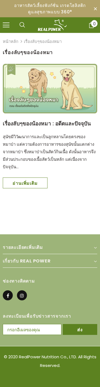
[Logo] (52, 25)
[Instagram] (22, 295)
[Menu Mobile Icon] (6, 25)
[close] (95, 8)
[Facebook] (8, 295)
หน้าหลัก (10, 41)
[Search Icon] (22, 25)
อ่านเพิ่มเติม (25, 183)
